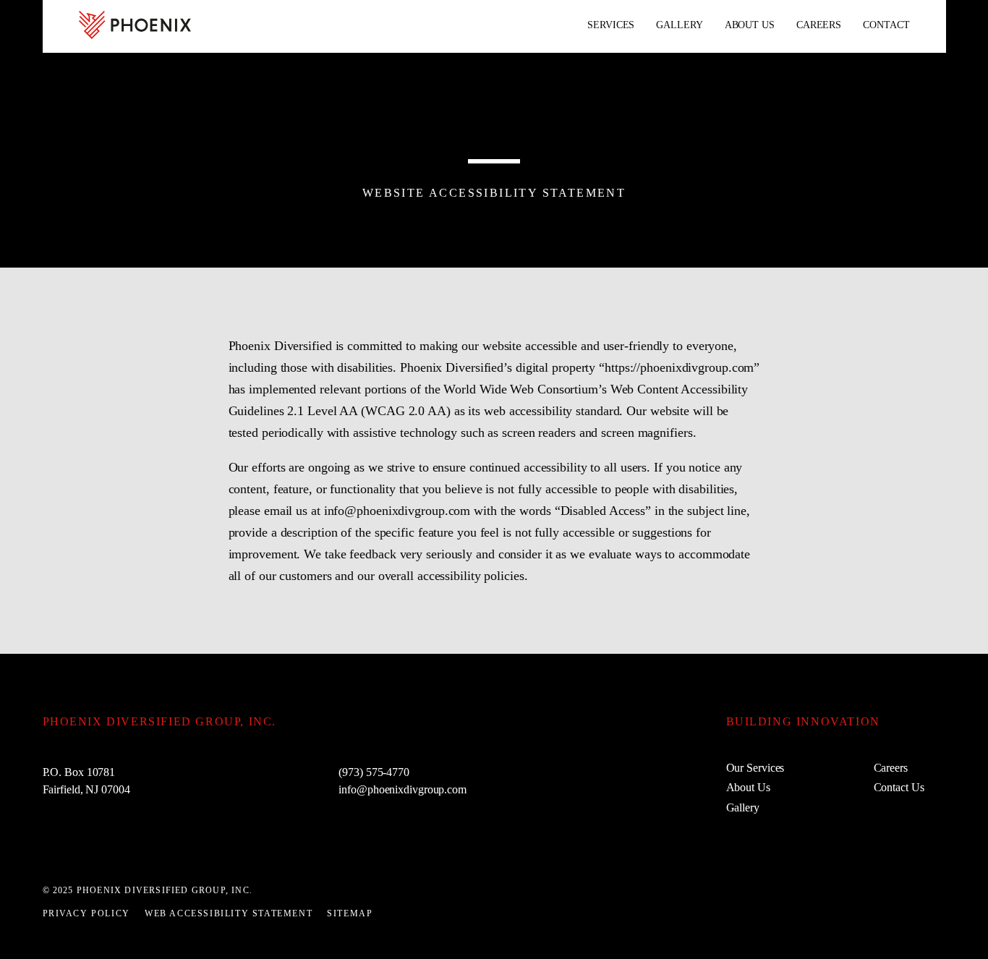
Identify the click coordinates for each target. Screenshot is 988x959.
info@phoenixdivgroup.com (402, 789)
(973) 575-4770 (373, 772)
